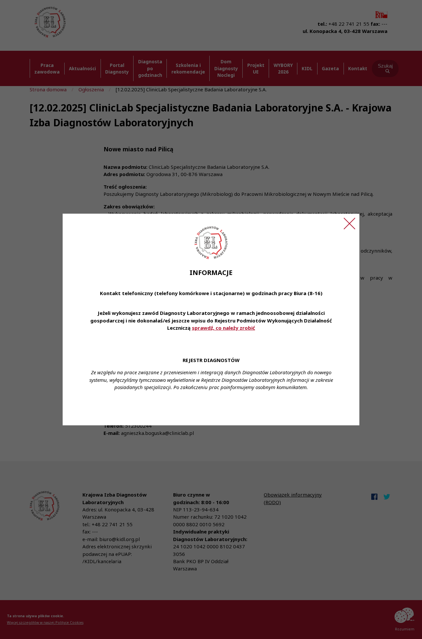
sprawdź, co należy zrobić (223, 327)
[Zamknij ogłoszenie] (349, 223)
